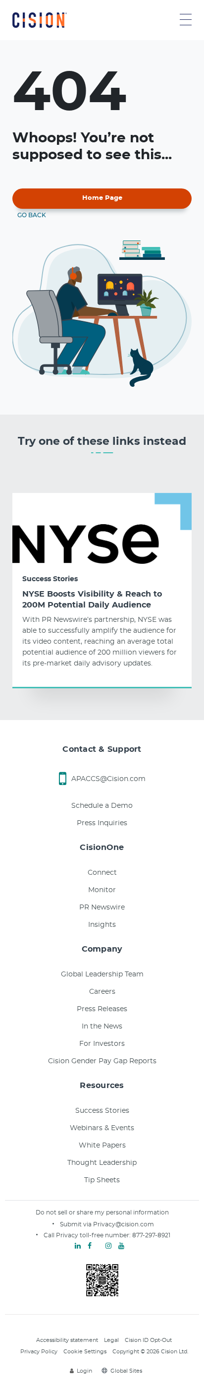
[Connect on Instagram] (108, 1246)
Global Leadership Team (102, 974)
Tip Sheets (102, 1180)
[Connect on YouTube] (121, 1246)
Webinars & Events (102, 1128)
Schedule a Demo (102, 805)
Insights (102, 924)
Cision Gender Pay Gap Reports (102, 1061)
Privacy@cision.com (123, 1224)
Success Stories (50, 579)
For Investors (102, 1043)
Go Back (31, 215)
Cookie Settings (84, 1351)
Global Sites (126, 1371)
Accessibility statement (67, 1340)
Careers (102, 991)
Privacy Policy (38, 1351)
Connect (102, 872)
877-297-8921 (151, 1235)
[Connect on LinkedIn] (78, 1246)
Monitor (102, 890)
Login (84, 1371)
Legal (111, 1340)
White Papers (102, 1145)
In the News (102, 1026)
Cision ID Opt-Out (148, 1340)
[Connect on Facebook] (90, 1246)
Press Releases (102, 1009)
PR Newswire (102, 907)
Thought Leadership (102, 1162)
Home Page (102, 198)
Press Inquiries (102, 823)
